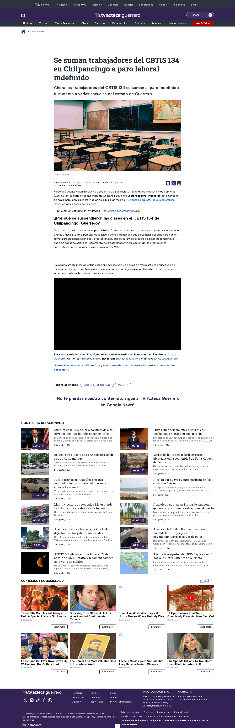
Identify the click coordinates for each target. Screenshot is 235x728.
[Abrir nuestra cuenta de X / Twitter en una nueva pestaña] (25, 700)
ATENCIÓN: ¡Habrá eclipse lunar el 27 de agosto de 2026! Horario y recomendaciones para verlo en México (83, 557)
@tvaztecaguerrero (128, 358)
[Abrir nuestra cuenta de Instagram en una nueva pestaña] (31, 700)
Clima (84, 23)
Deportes (113, 4)
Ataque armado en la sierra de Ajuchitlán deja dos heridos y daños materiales (82, 531)
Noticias (128, 4)
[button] (117, 726)
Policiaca (140, 23)
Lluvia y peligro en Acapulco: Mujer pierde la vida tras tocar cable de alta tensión (83, 506)
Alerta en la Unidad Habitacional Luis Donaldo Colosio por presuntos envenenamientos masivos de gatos (179, 532)
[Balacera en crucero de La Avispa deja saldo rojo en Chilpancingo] (35, 464)
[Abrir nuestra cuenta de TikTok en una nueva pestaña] (38, 700)
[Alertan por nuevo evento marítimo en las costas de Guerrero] (134, 489)
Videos (163, 4)
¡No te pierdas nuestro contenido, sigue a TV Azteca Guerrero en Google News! (117, 401)
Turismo (43, 23)
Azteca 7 (97, 4)
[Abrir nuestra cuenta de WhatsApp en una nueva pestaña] (50, 700)
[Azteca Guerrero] (117, 15)
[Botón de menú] (23, 15)
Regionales (179, 4)
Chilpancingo (103, 385)
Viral (86, 385)
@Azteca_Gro (91, 358)
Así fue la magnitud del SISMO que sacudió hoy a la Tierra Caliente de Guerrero (182, 556)
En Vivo (205, 23)
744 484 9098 (185, 699)
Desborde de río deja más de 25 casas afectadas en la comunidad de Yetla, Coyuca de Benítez (183, 458)
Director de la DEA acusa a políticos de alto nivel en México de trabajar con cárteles (83, 431)
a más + (195, 4)
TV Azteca (61, 4)
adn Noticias (146, 4)
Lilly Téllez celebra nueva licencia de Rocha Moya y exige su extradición (179, 431)
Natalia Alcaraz (75, 185)
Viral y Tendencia (64, 23)
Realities (156, 23)
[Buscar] (210, 15)
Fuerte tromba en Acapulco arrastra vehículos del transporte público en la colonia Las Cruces (80, 483)
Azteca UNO (79, 4)
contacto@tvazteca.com (190, 696)
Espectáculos (119, 23)
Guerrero (123, 385)
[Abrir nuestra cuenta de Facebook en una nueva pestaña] (44, 700)
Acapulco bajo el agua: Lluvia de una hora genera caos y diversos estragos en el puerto (183, 506)
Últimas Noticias (177, 23)
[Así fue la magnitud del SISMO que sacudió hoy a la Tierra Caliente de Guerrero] (134, 563)
